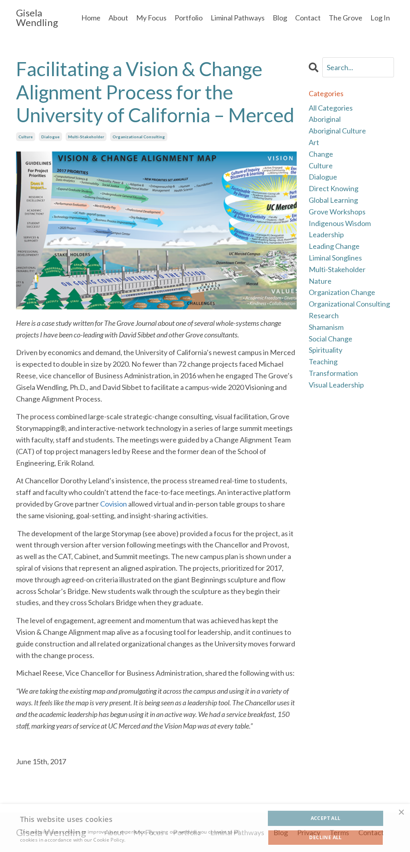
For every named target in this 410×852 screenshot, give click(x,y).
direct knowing (333, 188)
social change (330, 338)
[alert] (205, 828)
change (321, 153)
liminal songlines (335, 257)
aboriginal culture (337, 130)
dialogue (50, 136)
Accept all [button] (326, 818)
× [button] (401, 813)
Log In (380, 17)
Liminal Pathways (238, 17)
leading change (334, 246)
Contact (308, 17)
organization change (342, 292)
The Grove (345, 17)
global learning (333, 200)
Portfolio (189, 17)
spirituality (325, 349)
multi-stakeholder (86, 136)
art (314, 142)
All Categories (331, 107)
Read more (140, 839)
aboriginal (325, 119)
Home (90, 17)
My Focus (151, 17)
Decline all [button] (325, 837)
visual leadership (336, 384)
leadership (326, 234)
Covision (113, 503)
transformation (333, 373)
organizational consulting (139, 136)
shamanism (326, 327)
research (324, 315)
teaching (323, 361)
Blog (280, 17)
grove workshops (337, 211)
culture (25, 136)
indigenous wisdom (340, 223)
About (118, 17)
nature (320, 281)
